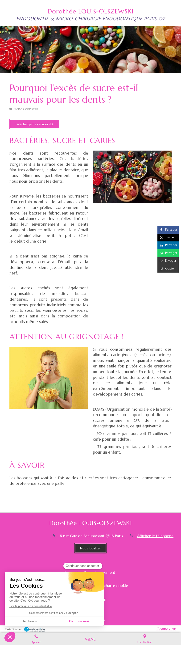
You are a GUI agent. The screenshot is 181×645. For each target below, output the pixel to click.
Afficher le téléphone (155, 535)
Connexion (166, 629)
